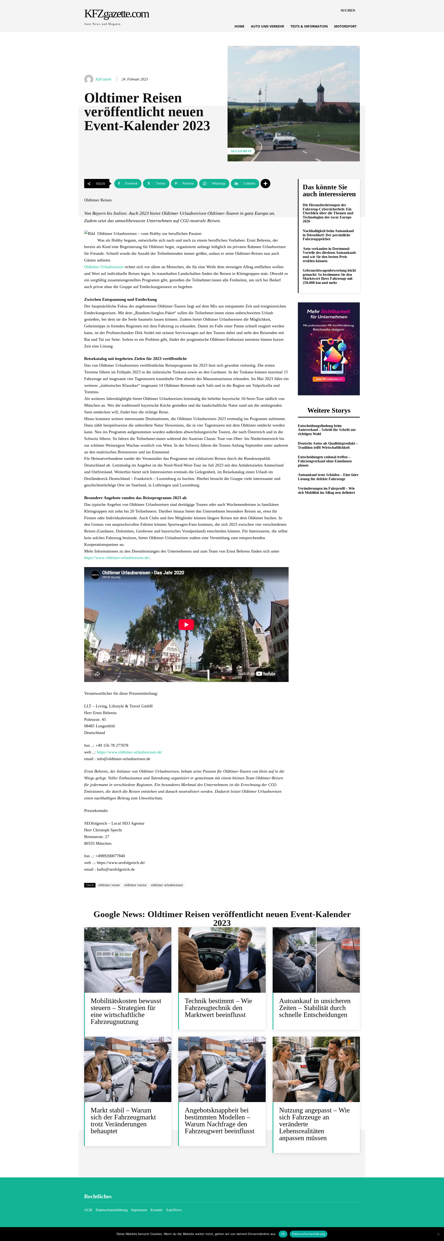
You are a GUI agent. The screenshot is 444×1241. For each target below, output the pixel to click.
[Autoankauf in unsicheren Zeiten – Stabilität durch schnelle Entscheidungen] (316, 960)
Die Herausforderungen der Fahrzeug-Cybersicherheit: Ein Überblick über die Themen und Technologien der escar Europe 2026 (328, 213)
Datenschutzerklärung (308, 1234)
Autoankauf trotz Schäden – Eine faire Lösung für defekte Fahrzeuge (328, 477)
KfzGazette (103, 79)
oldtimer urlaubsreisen (167, 885)
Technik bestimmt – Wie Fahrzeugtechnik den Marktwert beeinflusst (218, 1007)
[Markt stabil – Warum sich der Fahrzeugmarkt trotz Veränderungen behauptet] (127, 1069)
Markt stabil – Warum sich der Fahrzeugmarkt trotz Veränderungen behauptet (123, 1120)
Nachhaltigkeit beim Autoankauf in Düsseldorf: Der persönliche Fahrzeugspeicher (328, 235)
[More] (265, 183)
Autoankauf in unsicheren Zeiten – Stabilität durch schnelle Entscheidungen (315, 1007)
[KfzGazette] (89, 79)
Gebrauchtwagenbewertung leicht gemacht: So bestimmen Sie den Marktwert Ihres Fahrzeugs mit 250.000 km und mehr (329, 276)
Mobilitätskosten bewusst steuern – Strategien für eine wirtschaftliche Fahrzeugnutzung (126, 1011)
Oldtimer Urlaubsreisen (103, 266)
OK (283, 1234)
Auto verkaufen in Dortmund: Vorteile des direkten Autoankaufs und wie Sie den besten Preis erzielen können (329, 255)
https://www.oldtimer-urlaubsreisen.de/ (117, 557)
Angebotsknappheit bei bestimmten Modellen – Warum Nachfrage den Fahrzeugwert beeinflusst (219, 1120)
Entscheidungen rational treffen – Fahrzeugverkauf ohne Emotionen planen (325, 461)
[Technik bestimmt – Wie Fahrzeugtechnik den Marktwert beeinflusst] (221, 960)
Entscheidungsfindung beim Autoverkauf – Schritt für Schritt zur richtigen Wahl (327, 430)
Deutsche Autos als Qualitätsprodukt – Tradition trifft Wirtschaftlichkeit (328, 445)
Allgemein (241, 151)
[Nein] (438, 1234)
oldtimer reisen (109, 885)
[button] (348, 10)
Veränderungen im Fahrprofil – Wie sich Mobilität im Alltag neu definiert (326, 490)
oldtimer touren (135, 885)
